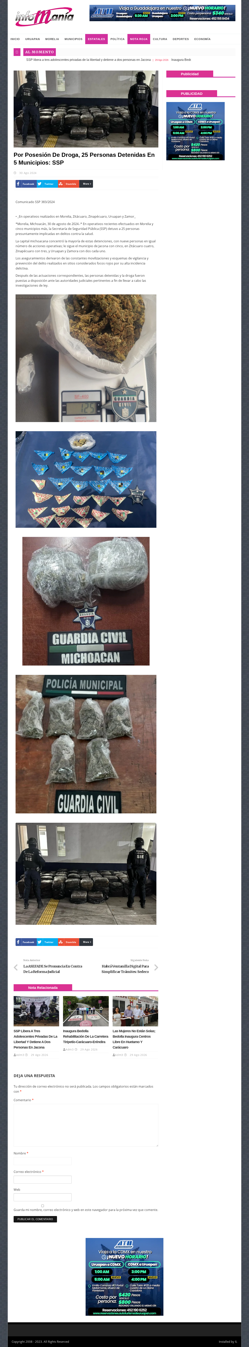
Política (117, 39)
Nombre (21, 1153)
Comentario (24, 1100)
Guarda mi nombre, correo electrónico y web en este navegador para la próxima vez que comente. (86, 1210)
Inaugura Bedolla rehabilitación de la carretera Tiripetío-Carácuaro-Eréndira (161, 59)
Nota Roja (138, 39)
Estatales (96, 39)
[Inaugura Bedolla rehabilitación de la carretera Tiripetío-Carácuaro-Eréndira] (86, 1011)
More (86, 183)
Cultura (160, 39)
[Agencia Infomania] (45, 17)
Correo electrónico (29, 1172)
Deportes (181, 39)
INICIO (15, 39)
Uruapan (32, 39)
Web (17, 1189)
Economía (202, 39)
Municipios (73, 39)
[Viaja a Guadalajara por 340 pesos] (162, 13)
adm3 (20, 1055)
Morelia (52, 39)
